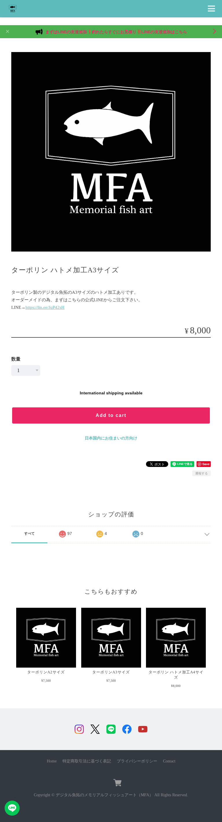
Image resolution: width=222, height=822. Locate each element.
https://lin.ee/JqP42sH (44, 307)
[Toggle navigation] (211, 9)
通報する (201, 473)
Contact (169, 761)
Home (52, 761)
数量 (16, 358)
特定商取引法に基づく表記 (86, 761)
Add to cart (111, 415)
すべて (29, 533)
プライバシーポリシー (137, 761)
